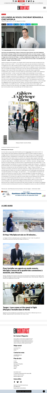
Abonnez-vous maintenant (24, 391)
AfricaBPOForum (17, 386)
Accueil (15, 361)
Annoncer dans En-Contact (19, 374)
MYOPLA (17, 159)
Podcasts (15, 366)
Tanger (23, 85)
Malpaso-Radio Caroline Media (20, 388)
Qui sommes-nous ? (17, 371)
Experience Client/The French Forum (21, 385)
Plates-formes (16, 365)
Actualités (16, 362)
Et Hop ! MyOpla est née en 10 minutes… (20, 235)
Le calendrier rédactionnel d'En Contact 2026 (22, 373)
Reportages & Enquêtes (18, 363)
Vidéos (15, 368)
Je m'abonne (21, 1)
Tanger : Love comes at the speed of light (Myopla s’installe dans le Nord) (20, 308)
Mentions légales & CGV (18, 376)
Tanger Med (28, 152)
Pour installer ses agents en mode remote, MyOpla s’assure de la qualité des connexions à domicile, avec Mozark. (22, 270)
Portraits (4, 14)
